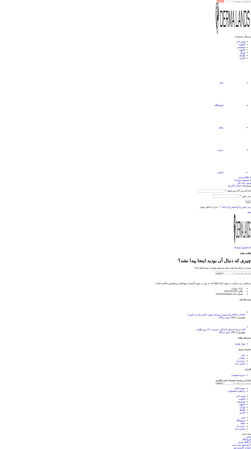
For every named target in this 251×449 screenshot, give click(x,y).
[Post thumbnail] (239, 312)
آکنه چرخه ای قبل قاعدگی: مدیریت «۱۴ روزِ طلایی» (220, 329)
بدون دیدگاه (224, 317)
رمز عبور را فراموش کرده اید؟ (236, 207)
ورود (248, 201)
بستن (248, 436)
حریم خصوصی (238, 375)
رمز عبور (245, 196)
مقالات (242, 358)
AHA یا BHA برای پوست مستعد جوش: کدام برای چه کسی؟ (216, 314)
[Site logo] (233, 34)
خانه (243, 355)
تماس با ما (240, 363)
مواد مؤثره (240, 343)
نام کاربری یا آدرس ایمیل (238, 190)
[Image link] (235, 278)
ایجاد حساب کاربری (237, 185)
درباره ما (241, 361)
